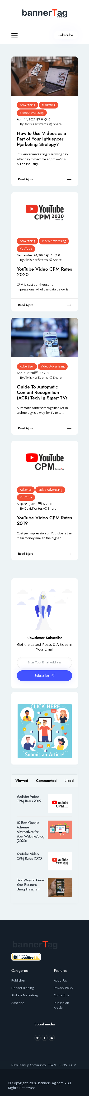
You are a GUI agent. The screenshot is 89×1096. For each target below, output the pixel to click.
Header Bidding (22, 988)
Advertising (27, 105)
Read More (25, 179)
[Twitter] (37, 1038)
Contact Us (61, 995)
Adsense (26, 490)
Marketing (48, 105)
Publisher (18, 980)
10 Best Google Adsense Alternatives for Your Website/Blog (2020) (30, 832)
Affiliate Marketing (24, 995)
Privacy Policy (63, 988)
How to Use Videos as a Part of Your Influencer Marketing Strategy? (41, 139)
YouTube (26, 249)
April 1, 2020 (25, 373)
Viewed (21, 780)
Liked (69, 780)
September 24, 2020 (31, 255)
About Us (60, 980)
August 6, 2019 (27, 504)
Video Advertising (32, 113)
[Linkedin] (52, 1038)
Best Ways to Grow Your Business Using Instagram (31, 885)
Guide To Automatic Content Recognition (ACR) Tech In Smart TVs (42, 392)
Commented (46, 780)
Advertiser (27, 366)
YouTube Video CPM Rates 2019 (44, 520)
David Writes (33, 508)
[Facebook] (45, 1038)
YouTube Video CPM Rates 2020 (44, 271)
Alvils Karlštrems (36, 124)
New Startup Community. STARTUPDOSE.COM (43, 1065)
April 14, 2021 (26, 119)
